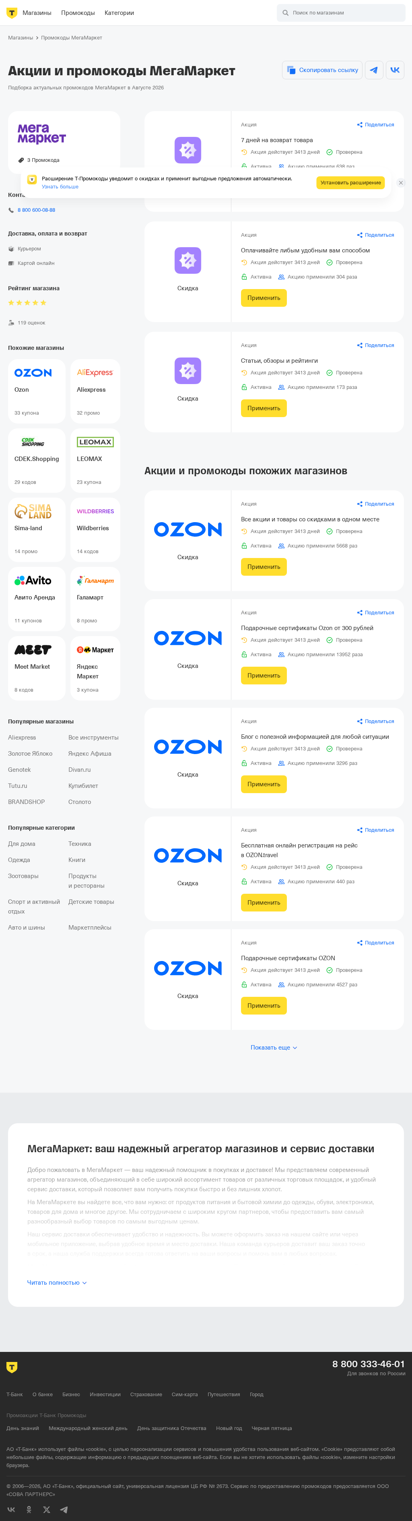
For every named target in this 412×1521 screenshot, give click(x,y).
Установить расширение (351, 183)
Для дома (21, 844)
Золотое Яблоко (30, 753)
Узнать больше (60, 187)
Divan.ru (79, 770)
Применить (263, 298)
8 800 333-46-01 (369, 1364)
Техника (79, 844)
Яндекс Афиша (89, 753)
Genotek (19, 770)
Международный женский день (88, 1428)
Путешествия (224, 1394)
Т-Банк (14, 1394)
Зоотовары (23, 876)
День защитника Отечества (171, 1428)
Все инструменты (93, 737)
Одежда (19, 860)
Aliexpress (22, 737)
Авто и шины (26, 927)
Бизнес (71, 1394)
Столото (79, 802)
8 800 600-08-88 (36, 210)
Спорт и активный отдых (34, 907)
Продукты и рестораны (86, 881)
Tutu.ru (17, 786)
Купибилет (83, 786)
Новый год (229, 1428)
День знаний (22, 1428)
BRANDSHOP (26, 802)
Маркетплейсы (89, 927)
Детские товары (91, 902)
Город (257, 1394)
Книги (76, 860)
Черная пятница (272, 1428)
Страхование (146, 1394)
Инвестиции (105, 1394)
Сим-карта (185, 1394)
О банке (43, 1394)
